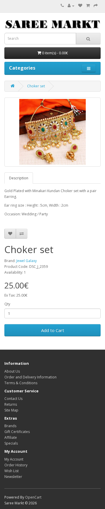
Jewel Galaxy (26, 260)
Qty (7, 304)
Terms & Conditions (20, 382)
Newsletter (13, 476)
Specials (11, 443)
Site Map (11, 410)
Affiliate (10, 437)
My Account (13, 459)
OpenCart (33, 497)
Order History (15, 465)
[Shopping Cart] (88, 5)
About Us (12, 371)
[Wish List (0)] (80, 5)
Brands (10, 425)
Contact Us (13, 398)
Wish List (11, 470)
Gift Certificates (17, 431)
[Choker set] (52, 132)
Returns (10, 404)
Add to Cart (52, 330)
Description (18, 178)
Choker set (36, 86)
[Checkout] (96, 5)
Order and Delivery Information (30, 377)
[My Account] (71, 5)
